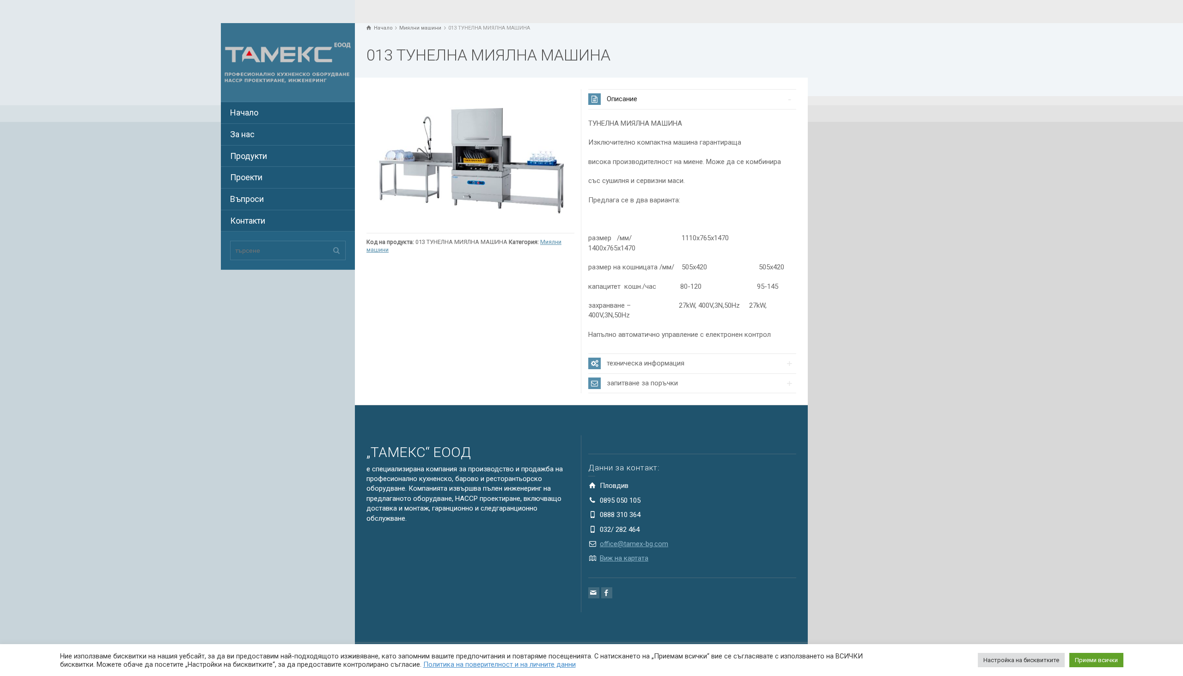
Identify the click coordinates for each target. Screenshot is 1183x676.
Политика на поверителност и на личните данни (499, 664)
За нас (242, 134)
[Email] (593, 592)
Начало (244, 112)
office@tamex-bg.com (634, 544)
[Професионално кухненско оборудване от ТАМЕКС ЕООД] (288, 62)
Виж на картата (624, 558)
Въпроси (247, 199)
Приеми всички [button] (1096, 660)
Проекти (246, 177)
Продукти (248, 156)
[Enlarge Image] (470, 158)
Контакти (247, 220)
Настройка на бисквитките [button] (1021, 660)
